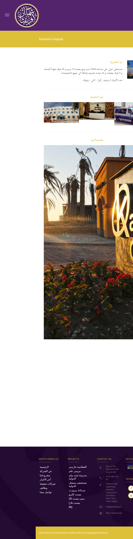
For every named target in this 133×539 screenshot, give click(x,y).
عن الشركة (46, 471)
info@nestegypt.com (115, 507)
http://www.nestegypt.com (118, 513)
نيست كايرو (75, 494)
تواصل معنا (46, 492)
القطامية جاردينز (78, 466)
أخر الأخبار (45, 479)
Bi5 (71, 507)
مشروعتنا (45, 475)
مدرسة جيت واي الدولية (78, 477)
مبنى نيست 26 (77, 498)
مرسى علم (75, 471)
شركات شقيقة (47, 483)
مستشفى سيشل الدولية (78, 484)
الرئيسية (44, 466)
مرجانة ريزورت (77, 490)
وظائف (43, 487)
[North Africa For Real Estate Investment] (27, 15)
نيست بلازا (74, 502)
